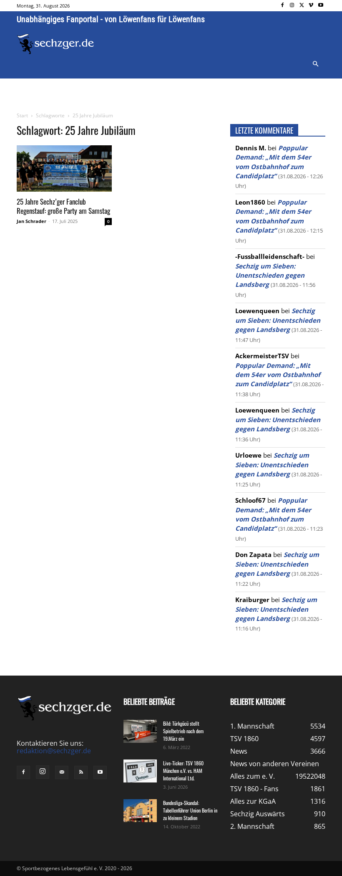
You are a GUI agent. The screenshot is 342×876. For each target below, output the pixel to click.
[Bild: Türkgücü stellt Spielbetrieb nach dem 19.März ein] (140, 731)
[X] (302, 5)
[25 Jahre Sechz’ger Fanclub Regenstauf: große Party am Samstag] (64, 168)
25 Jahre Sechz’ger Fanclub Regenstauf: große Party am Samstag (63, 206)
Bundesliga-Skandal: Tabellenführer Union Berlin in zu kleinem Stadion (190, 810)
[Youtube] (320, 5)
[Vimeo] (311, 5)
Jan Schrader (31, 221)
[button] (315, 64)
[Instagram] (292, 5)
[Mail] (61, 772)
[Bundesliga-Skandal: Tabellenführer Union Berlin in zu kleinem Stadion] (140, 810)
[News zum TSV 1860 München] (55, 44)
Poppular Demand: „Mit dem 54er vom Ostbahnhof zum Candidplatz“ (277, 374)
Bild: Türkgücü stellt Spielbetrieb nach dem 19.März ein (183, 731)
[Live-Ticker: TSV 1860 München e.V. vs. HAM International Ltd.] (140, 771)
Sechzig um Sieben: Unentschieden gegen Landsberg (269, 275)
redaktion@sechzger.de (54, 750)
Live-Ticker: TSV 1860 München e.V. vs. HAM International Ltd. (183, 771)
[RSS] (81, 772)
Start (22, 115)
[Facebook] (282, 5)
